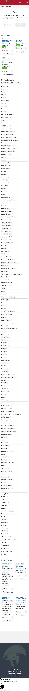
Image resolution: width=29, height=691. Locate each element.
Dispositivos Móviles (6, 282)
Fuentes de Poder (6, 214)
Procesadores (5, 220)
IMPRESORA (4, 343)
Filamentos (4, 303)
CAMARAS (4, 185)
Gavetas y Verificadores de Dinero (10, 414)
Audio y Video (5, 180)
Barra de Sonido (5, 165)
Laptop (3, 348)
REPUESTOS (4, 445)
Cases (3, 194)
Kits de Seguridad (6, 485)
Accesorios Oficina (6, 323)
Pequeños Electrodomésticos (9, 328)
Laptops (3, 351)
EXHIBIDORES (4, 300)
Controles (3, 308)
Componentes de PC (6, 200)
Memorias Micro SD (6, 145)
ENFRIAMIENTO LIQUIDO (7, 297)
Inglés (2, 357)
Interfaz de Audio (5, 168)
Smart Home (4, 505)
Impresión (3, 334)
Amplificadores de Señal (7, 431)
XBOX (3, 254)
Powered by (5, 690)
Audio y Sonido (5, 163)
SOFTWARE (4, 516)
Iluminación (4, 533)
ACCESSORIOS (5, 126)
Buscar (20, 25)
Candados (4, 97)
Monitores (4, 265)
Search (20, 2)
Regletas (3, 460)
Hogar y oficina (5, 320)
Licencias (3, 525)
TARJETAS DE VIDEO (6, 536)
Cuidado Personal (6, 257)
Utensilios (3, 554)
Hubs (2, 111)
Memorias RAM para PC (7, 151)
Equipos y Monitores (6, 411)
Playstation (4, 251)
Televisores (4, 182)
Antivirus (3, 519)
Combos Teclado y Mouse (8, 377)
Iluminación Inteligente (7, 513)
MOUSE (3, 366)
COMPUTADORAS (6, 242)
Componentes (5, 191)
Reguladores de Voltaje (7, 462)
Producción (4, 277)
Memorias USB (5, 154)
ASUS (2, 160)
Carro (2, 103)
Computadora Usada (6, 237)
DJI (2, 291)
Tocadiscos (4, 177)
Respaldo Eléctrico (6, 451)
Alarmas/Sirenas (5, 471)
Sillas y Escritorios (6, 494)
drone (3, 294)
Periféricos (4, 391)
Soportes (3, 123)
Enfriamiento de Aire (6, 208)
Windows (3, 528)
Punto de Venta (5, 406)
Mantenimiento (5, 360)
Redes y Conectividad (7, 428)
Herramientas (4, 109)
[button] (14, 685)
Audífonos (4, 371)
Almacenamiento (5, 128)
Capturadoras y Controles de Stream (10, 274)
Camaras (3, 474)
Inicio (2, 6)
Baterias (3, 454)
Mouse (3, 397)
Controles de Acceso (6, 479)
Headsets (3, 380)
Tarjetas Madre (5, 228)
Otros (3, 57)
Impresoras (4, 340)
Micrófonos (4, 171)
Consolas (3, 245)
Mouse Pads (4, 383)
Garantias (3, 522)
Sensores (3, 491)
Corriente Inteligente (6, 511)
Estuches (3, 106)
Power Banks (4, 457)
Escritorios (4, 325)
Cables (3, 94)
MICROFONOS (5, 363)
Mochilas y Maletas (6, 117)
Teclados (3, 388)
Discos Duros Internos (7, 134)
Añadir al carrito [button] (11, 50)
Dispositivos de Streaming (8, 259)
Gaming (3, 305)
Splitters (3, 440)
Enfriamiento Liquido (6, 211)
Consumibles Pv (5, 408)
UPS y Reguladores (6, 551)
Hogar (3, 317)
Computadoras (5, 239)
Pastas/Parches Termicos (8, 217)
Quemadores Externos (7, 425)
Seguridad (4, 468)
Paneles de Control (6, 488)
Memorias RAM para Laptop (8, 148)
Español (3, 354)
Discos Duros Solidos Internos (9, 140)
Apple (2, 157)
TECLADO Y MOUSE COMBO (8, 539)
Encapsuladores (5, 143)
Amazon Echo (4, 508)
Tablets (3, 288)
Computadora (5, 38)
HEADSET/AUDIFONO (6, 314)
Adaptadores (4, 89)
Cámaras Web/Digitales (7, 374)
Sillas (2, 331)
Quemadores (4, 423)
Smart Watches (5, 285)
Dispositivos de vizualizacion (8, 268)
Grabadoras (4, 482)
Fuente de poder (5, 197)
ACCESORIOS (4, 86)
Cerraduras (4, 477)
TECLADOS (4, 542)
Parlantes (3, 174)
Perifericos (4, 369)
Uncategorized (5, 548)
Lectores (3, 420)
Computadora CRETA (6, 234)
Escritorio (3, 496)
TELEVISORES (5, 545)
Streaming (4, 271)
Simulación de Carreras (7, 311)
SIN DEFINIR (4, 502)
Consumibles (4, 337)
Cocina (3, 188)
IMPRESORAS (4, 345)
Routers (3, 437)
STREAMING (4, 531)
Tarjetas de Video (6, 225)
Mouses (3, 386)
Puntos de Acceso (6, 434)
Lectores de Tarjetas (6, 114)
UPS (2, 465)
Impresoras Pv (5, 417)
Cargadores (4, 100)
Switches (3, 442)
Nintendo (3, 248)
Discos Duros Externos (7, 131)
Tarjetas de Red (5, 222)
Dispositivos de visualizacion (8, 262)
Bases (3, 92)
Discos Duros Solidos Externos (9, 137)
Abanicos (3, 203)
